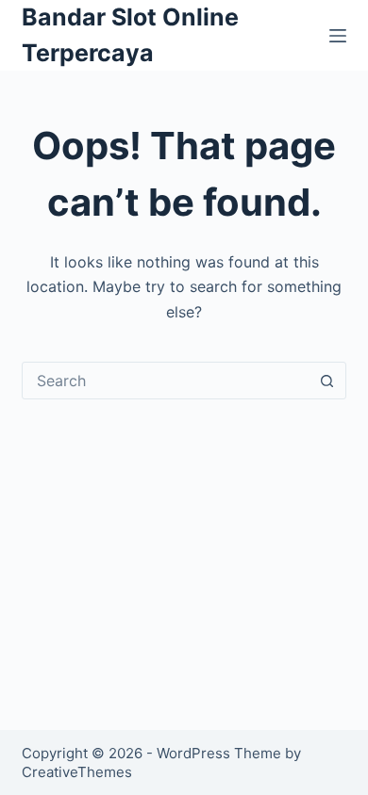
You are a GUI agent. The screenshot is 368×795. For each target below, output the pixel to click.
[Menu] (337, 35)
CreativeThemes (77, 772)
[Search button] (327, 380)
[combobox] (166, 380)
